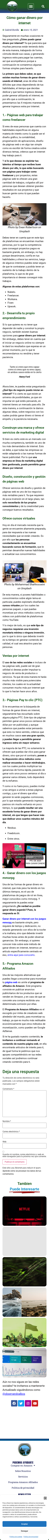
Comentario (8, 1089)
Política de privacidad (30, 1537)
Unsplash (24, 231)
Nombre (7, 1121)
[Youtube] (35, 1403)
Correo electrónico (11, 1132)
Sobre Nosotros (23, 1471)
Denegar (24, 1531)
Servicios (23, 1476)
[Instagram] (28, 1403)
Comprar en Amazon (21, 1465)
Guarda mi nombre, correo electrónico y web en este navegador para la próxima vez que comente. (24, 1155)
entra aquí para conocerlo (21, 955)
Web (4, 1142)
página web (11, 982)
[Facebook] (14, 1403)
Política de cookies (16, 1537)
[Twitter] (21, 1403)
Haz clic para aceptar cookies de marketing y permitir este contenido (24, 855)
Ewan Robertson (28, 227)
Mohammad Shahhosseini (30, 584)
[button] (45, 1498)
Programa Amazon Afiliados (23, 1482)
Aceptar (24, 1524)
